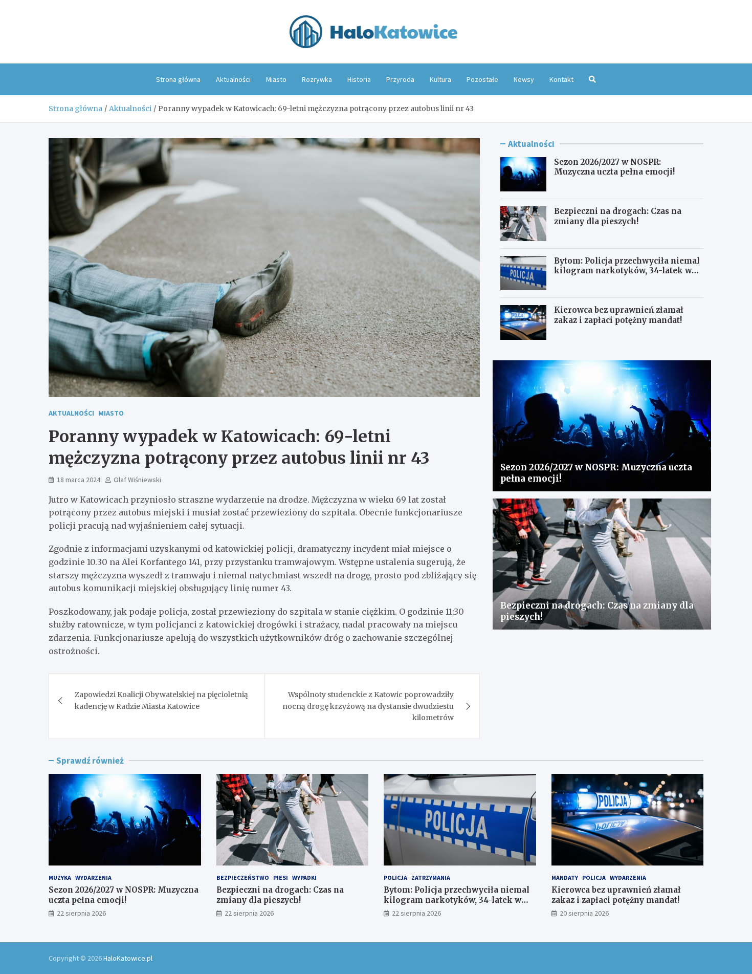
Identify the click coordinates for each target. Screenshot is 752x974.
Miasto (276, 79)
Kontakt (561, 79)
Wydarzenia (93, 877)
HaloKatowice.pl (127, 958)
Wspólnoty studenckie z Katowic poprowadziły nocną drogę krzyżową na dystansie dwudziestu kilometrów (368, 706)
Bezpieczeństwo (242, 877)
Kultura (440, 79)
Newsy (524, 79)
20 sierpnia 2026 (584, 913)
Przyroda (400, 79)
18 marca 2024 (78, 479)
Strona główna (178, 79)
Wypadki (304, 877)
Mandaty (564, 877)
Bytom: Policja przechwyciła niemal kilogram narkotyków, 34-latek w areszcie (627, 271)
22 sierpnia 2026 (81, 913)
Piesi (280, 877)
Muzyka (60, 877)
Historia (359, 79)
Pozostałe (482, 79)
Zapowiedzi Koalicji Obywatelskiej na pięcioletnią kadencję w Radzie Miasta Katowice (161, 700)
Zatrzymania (430, 877)
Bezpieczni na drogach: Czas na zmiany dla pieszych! (617, 216)
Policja (395, 877)
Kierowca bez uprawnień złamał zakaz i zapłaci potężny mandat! (618, 315)
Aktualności (233, 79)
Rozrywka (317, 79)
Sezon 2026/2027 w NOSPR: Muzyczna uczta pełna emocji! (614, 167)
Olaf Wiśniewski (137, 479)
